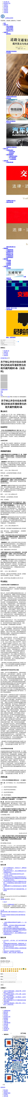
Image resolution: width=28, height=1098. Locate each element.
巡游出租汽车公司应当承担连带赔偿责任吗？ (14, 876)
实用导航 (5, 6)
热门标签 (5, 7)
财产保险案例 (12, 157)
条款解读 (8, 265)
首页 (2, 358)
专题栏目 (5, 352)
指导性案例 (12, 151)
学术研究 (5, 1015)
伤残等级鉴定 (9, 257)
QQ (1, 982)
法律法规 (5, 1024)
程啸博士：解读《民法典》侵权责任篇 (13, 952)
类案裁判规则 (6, 1093)
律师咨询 (3, 1087)
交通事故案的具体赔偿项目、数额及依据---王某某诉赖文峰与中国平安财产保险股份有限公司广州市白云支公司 (14, 945)
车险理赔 (8, 260)
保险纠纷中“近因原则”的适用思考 (12, 951)
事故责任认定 (9, 252)
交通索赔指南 (9, 249)
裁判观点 (5, 358)
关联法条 (5, 1096)
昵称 (2, 974)
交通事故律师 (10, 904)
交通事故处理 (9, 251)
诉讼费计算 (6, 1)
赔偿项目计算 (6, 3)
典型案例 (11, 153)
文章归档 (5, 12)
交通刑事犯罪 (6, 1022)
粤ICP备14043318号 (17, 1060)
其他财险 (8, 263)
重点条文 (5, 1090)
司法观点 (5, 1094)
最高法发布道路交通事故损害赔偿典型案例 (14, 928)
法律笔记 (5, 4)
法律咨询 (5, 9)
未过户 (5, 901)
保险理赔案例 (9, 154)
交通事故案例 (9, 150)
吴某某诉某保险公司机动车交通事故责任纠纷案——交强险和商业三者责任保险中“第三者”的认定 (14, 883)
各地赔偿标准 (9, 256)
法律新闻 (5, 11)
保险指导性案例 (13, 156)
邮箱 (2, 976)
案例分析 (5, 1012)
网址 (2, 979)
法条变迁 (5, 1091)
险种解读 (5, 1018)
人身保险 (8, 262)
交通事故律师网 (9, 18)
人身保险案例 (12, 159)
